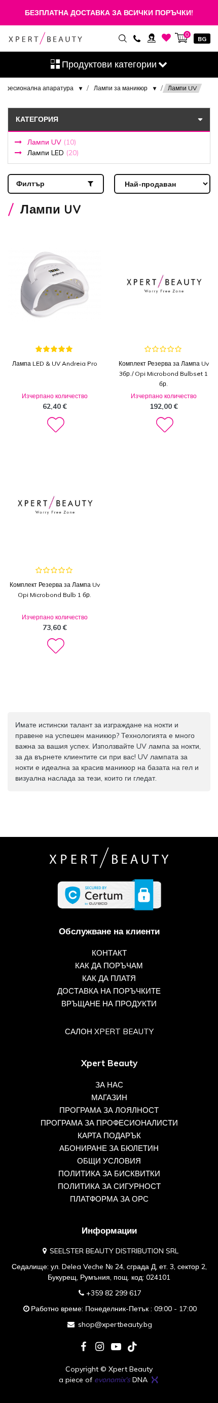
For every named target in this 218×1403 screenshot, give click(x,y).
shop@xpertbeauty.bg (115, 1324)
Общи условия (109, 1161)
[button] (54, 425)
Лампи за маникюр (121, 88)
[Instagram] (100, 1347)
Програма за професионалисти (109, 1123)
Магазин (109, 1097)
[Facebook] (84, 1347)
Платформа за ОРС (109, 1199)
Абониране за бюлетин (109, 1148)
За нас (109, 1085)
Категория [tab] (37, 119)
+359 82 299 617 (113, 1292)
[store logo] (45, 38)
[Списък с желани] (166, 38)
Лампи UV (51, 142)
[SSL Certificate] (109, 894)
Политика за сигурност (109, 1186)
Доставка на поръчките (109, 991)
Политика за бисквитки (109, 1173)
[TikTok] (132, 1347)
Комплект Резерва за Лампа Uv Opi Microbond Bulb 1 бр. (55, 590)
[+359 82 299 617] (136, 38)
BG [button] (202, 39)
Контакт (109, 953)
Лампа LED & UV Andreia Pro (54, 363)
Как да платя (109, 978)
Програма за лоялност (109, 1110)
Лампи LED (53, 152)
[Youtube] (116, 1347)
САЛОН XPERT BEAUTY (109, 1031)
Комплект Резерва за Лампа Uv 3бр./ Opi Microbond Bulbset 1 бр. (164, 374)
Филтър (30, 183)
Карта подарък (109, 1135)
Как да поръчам (109, 965)
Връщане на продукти (109, 1003)
